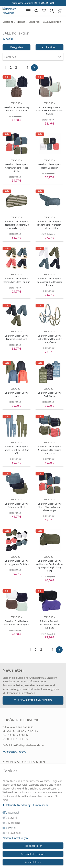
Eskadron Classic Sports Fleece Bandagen (49, 166)
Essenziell (13, 812)
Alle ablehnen (33, 862)
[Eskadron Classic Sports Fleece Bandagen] (49, 143)
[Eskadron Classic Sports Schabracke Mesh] (16, 483)
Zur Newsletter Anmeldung (33, 700)
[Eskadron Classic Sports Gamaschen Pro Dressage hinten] (49, 258)
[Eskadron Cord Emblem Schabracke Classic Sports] (16, 600)
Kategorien (16, 47)
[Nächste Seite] (34, 67)
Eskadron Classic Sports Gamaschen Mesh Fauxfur (16, 280)
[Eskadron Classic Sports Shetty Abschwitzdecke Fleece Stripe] (49, 483)
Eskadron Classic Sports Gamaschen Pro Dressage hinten (49, 282)
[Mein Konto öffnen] (52, 11)
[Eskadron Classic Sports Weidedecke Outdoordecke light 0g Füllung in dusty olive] (49, 540)
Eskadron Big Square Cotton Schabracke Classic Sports (49, 110)
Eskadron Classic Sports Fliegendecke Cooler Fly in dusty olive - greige (16, 225)
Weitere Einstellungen (15, 838)
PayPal (12, 827)
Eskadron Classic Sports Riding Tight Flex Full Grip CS (16, 450)
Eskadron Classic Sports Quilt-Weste (49, 394)
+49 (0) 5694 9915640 (44, 2)
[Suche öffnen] (36, 11)
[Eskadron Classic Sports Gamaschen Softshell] (16, 315)
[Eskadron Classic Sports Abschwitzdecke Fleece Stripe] (16, 143)
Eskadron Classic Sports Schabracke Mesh (16, 505)
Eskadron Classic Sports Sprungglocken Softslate (16, 562)
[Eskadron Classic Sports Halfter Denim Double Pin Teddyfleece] (49, 315)
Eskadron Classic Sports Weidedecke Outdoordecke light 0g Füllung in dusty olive (49, 565)
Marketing (14, 822)
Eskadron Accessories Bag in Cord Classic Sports (16, 109)
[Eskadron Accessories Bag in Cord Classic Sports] (16, 86)
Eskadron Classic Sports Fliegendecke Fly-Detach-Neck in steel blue (49, 225)
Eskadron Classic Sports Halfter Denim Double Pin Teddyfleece (49, 339)
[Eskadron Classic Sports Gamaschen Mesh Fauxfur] (16, 258)
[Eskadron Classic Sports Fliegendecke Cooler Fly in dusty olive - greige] (16, 201)
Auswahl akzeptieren (33, 854)
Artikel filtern (49, 47)
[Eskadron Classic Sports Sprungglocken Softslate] (16, 540)
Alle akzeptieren (33, 845)
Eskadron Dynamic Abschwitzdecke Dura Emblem (49, 624)
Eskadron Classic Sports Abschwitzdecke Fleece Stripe (16, 167)
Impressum (41, 805)
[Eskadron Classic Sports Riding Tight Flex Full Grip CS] (16, 426)
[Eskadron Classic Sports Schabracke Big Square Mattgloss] (49, 426)
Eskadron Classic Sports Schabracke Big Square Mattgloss (49, 450)
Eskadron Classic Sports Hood (16, 394)
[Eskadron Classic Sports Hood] (16, 372)
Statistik (12, 817)
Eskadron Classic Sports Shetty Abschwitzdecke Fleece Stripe (49, 507)
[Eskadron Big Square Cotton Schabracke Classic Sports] (49, 86)
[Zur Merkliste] (44, 11)
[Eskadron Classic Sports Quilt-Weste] (49, 372)
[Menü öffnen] (28, 11)
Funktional (14, 832)
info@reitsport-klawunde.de (27, 745)
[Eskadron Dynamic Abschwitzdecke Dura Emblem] (49, 600)
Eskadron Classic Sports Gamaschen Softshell (16, 337)
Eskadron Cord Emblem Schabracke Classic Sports (16, 623)
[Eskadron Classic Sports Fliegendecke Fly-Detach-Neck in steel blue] (49, 201)
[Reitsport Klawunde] (12, 12)
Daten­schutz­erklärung (18, 805)
